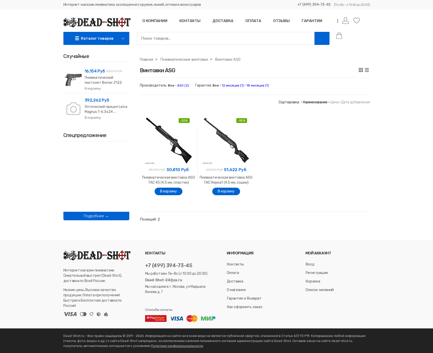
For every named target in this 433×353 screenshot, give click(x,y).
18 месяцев (258, 85)
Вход (309, 264)
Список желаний (319, 290)
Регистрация (316, 272)
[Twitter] (154, 301)
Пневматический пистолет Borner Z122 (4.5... (103, 83)
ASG (183, 85)
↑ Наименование (314, 102)
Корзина (312, 281)
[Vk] (147, 301)
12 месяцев (233, 85)
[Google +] (166, 301)
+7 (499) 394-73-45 (314, 4)
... (336, 21)
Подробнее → (96, 216)
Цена (334, 102)
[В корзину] (168, 191)
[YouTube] (160, 301)
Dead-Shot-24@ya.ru (163, 280)
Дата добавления (355, 102)
